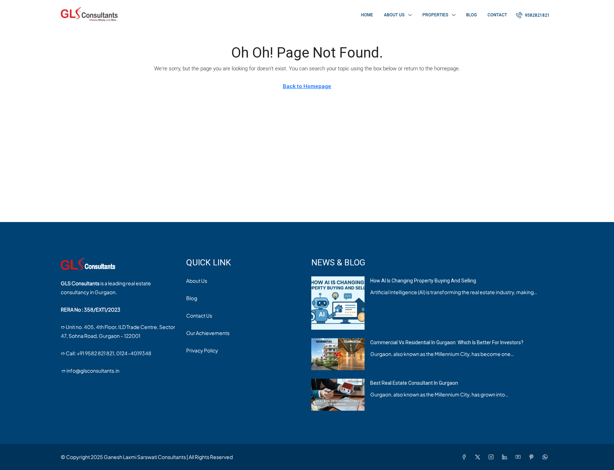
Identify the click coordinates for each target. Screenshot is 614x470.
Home (367, 14)
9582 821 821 (99, 353)
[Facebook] (465, 457)
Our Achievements (208, 333)
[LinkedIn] (506, 457)
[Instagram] (492, 457)
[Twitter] (479, 457)
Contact (497, 14)
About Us (394, 14)
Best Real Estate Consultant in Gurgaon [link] (414, 383)
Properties (435, 14)
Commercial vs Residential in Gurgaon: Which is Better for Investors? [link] (446, 342)
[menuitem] (532, 15)
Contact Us (199, 315)
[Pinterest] (533, 457)
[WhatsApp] (546, 457)
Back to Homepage (307, 86)
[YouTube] (519, 457)
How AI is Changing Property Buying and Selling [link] (423, 280)
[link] (338, 302)
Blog (471, 14)
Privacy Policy (202, 350)
